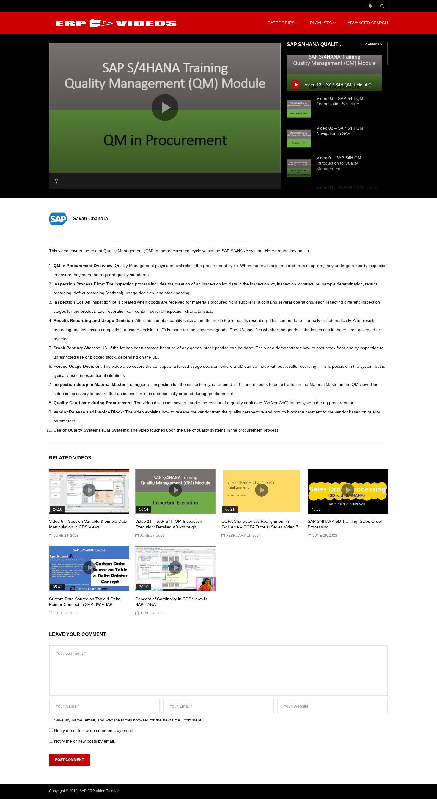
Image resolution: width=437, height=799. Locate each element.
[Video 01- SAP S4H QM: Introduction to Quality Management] (299, 168)
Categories (281, 22)
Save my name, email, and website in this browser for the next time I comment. (128, 720)
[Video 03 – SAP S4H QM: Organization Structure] (299, 109)
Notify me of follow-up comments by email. (94, 730)
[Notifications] (370, 6)
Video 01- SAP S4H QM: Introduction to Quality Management (339, 163)
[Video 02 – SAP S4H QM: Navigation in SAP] (299, 138)
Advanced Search (368, 22)
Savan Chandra (90, 218)
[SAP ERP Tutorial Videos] (114, 23)
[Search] (382, 6)
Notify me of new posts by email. (84, 741)
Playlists (321, 22)
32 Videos (371, 44)
